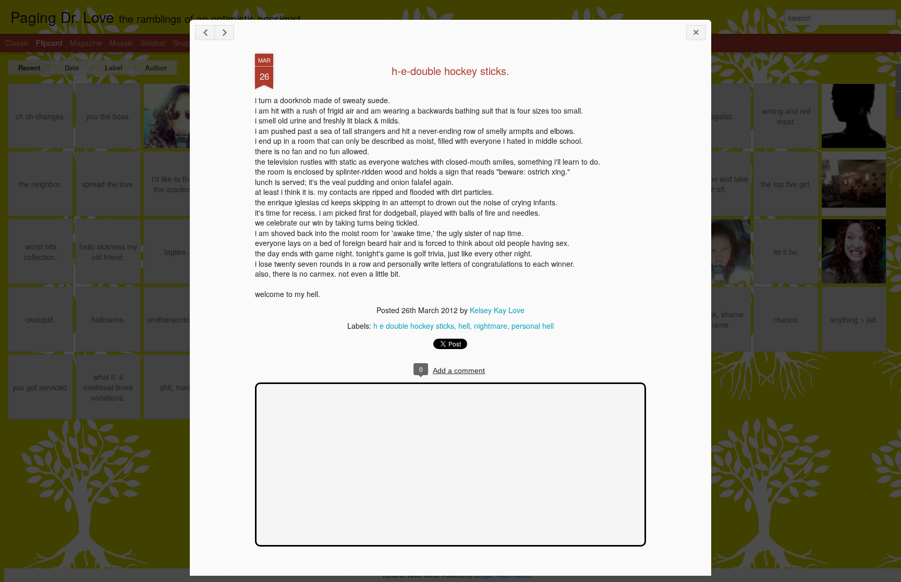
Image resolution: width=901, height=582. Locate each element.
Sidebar (153, 43)
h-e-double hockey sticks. (450, 70)
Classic (17, 43)
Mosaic (121, 43)
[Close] (696, 32)
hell (464, 325)
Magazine (86, 43)
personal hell (533, 325)
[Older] (224, 32)
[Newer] (205, 32)
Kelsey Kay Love (497, 310)
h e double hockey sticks (413, 325)
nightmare (490, 325)
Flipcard (49, 43)
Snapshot (188, 43)
